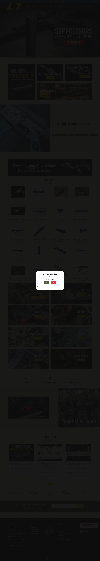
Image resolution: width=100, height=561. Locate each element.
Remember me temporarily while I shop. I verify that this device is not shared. (50, 286)
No (53, 282)
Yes (47, 282)
